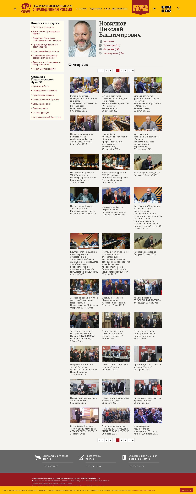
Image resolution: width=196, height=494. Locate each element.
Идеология (95, 8)
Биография (108, 41)
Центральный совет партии (46, 51)
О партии (81, 8)
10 (133, 71)
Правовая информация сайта (143, 490)
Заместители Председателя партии (46, 32)
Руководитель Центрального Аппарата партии (47, 63)
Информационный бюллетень (47, 117)
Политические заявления (45, 90)
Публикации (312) (111, 45)
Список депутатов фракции (46, 99)
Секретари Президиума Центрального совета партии (47, 39)
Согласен (186, 490)
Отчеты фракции (41, 112)
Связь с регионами (41, 103)
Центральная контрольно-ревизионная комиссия (45, 56)
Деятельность (119, 8)
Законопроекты (40, 108)
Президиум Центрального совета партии (45, 45)
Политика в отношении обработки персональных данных (52, 483)
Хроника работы (41, 86)
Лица (107, 8)
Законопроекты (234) (113, 53)
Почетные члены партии (44, 68)
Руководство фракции (43, 95)
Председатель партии (43, 27)
